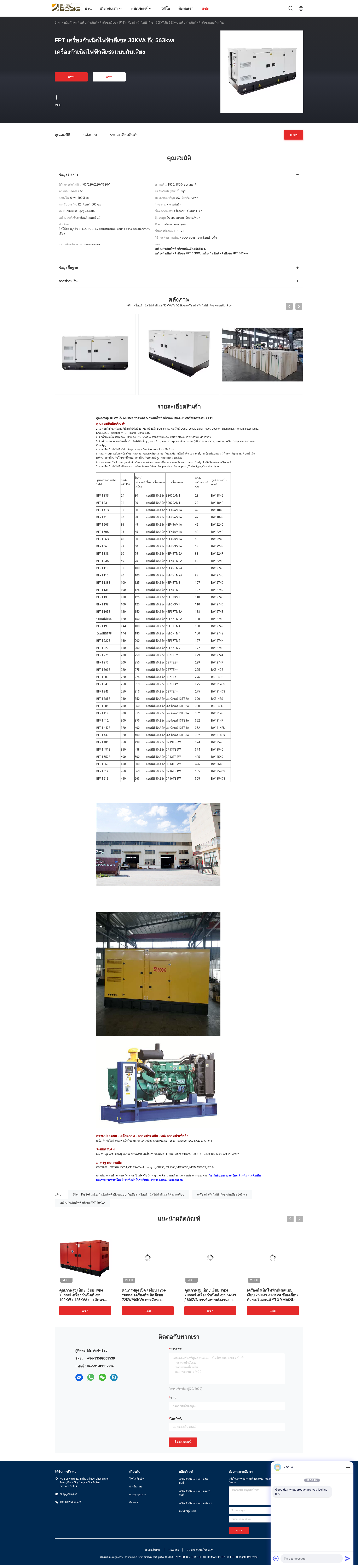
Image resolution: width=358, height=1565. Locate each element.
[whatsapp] (90, 1377)
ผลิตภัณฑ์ (70, 22)
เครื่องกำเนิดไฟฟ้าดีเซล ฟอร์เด (195, 1503)
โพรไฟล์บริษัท (136, 1478)
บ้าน (57, 22)
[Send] (347, 1558)
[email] (79, 1377)
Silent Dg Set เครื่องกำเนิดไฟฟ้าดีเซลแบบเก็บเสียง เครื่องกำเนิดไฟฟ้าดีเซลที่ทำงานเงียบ (128, 1194)
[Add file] (276, 1558)
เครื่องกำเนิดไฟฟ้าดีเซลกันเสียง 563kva (222, 1194)
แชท (71, 77)
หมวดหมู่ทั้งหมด (188, 1511)
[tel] (125, 1377)
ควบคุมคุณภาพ (137, 1494)
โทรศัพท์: (176, 1418)
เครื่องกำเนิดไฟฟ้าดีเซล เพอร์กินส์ (194, 1493)
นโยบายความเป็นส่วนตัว (200, 1550)
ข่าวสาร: (176, 1349)
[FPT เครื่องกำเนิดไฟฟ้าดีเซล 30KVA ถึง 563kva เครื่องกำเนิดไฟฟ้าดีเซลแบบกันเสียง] (261, 71)
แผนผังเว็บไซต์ (152, 1550)
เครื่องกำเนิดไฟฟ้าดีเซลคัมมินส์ (193, 1481)
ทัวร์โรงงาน (135, 1486)
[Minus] (347, 1467)
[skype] (114, 1377)
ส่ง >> (239, 1530)
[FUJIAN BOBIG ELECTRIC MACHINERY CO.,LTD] (67, 7)
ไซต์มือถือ (173, 1550)
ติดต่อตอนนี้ (182, 1442)
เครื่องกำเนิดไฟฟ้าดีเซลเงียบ (98, 22)
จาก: (173, 1397)
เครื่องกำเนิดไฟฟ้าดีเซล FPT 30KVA (82, 1202)
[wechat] (102, 1377)
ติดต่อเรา (134, 1502)
